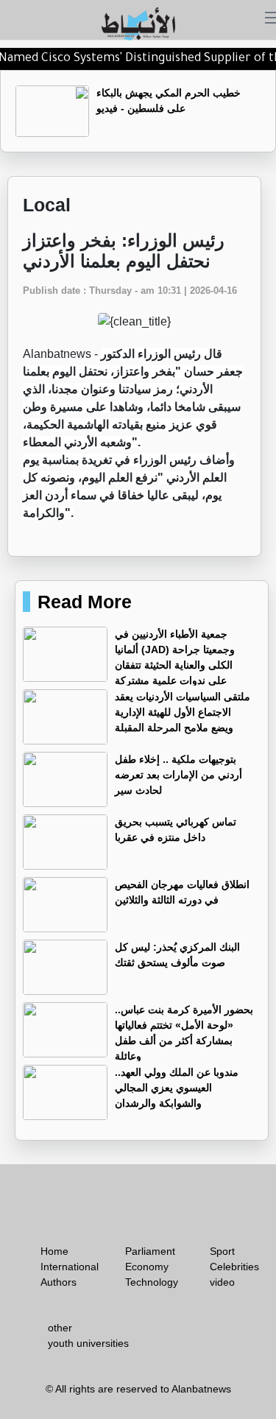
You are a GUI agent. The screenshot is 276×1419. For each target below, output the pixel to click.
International (69, 1266)
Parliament (150, 1251)
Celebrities (234, 1266)
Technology (151, 1282)
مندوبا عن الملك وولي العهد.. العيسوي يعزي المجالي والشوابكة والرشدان (176, 1087)
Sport (222, 1251)
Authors (58, 1282)
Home (54, 1251)
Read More (85, 601)
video (222, 1282)
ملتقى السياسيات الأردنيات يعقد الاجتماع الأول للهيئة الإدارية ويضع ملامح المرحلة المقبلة (182, 712)
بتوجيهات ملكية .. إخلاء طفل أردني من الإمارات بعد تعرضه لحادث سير (178, 774)
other (60, 1328)
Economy (147, 1266)
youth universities (88, 1343)
